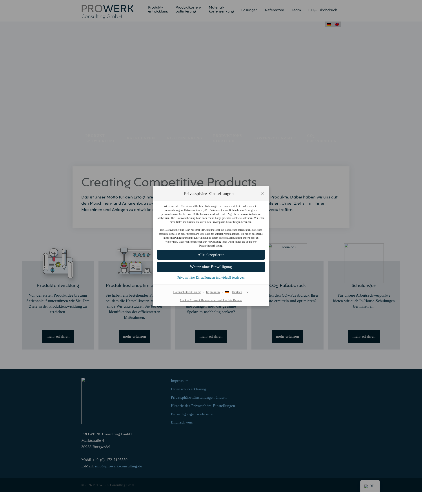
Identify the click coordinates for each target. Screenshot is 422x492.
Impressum (213, 292)
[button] (211, 255)
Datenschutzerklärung (210, 245)
